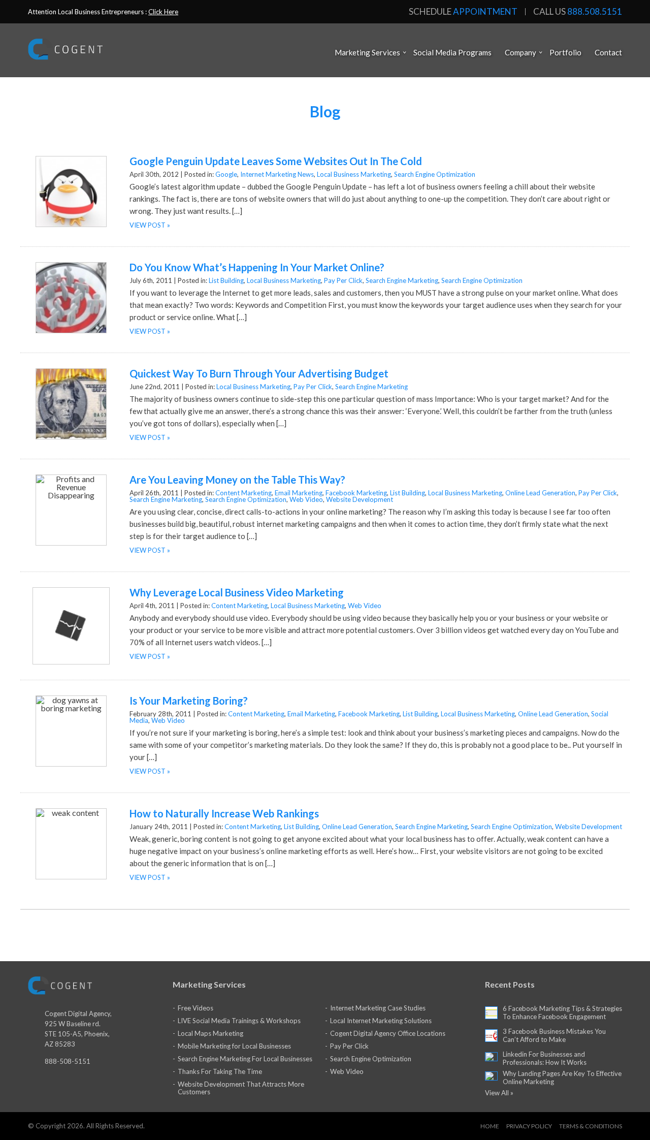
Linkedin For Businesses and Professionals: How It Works (545, 1058)
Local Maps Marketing (210, 1033)
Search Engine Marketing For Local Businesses (245, 1059)
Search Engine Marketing (402, 280)
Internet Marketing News (277, 174)
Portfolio (565, 52)
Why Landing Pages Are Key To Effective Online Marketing (562, 1077)
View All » (499, 1093)
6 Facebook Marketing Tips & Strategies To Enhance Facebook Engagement (562, 1012)
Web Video (306, 499)
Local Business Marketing (354, 174)
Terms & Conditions (590, 1126)
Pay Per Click (343, 280)
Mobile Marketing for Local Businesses (234, 1046)
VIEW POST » (149, 225)
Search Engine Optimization (434, 174)
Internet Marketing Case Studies (378, 1008)
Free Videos (195, 1008)
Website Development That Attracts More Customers (241, 1088)
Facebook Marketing (356, 493)
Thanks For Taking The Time (220, 1071)
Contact (608, 52)
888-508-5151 (67, 1061)
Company (520, 52)
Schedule (463, 11)
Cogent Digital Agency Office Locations (387, 1033)
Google (226, 174)
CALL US (577, 11)
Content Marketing (243, 493)
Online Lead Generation (540, 493)
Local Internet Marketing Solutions (381, 1021)
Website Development (359, 499)
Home (489, 1126)
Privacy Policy (529, 1126)
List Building (226, 280)
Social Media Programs (452, 52)
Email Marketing (298, 493)
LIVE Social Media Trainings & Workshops (239, 1021)
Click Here (163, 12)
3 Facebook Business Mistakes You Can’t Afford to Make (554, 1035)
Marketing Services (367, 52)
